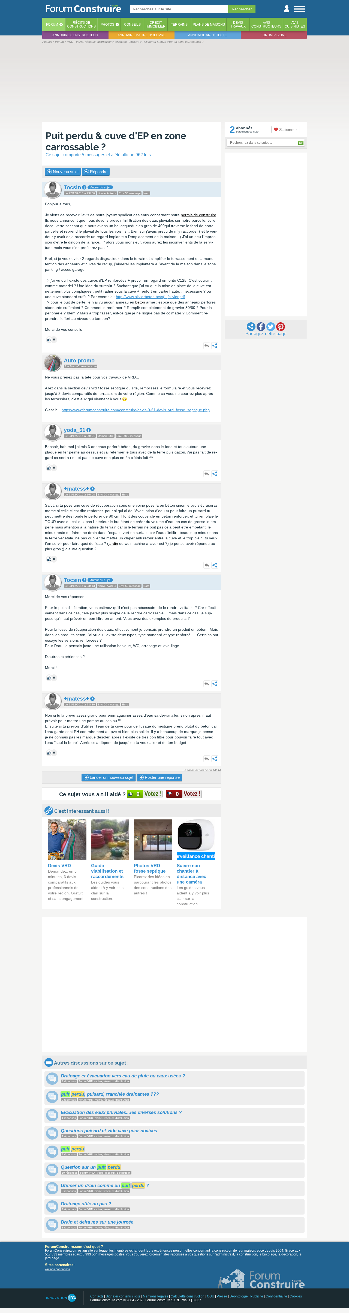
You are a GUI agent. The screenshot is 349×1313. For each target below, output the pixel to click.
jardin (113, 543)
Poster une (162, 777)
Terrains (179, 24)
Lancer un (111, 777)
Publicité (256, 1296)
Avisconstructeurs (266, 24)
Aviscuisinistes (295, 24)
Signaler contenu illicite (123, 1296)
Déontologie (239, 1296)
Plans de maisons (209, 24)
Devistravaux (238, 24)
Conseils (132, 24)
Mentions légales (155, 1296)
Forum (52, 24)
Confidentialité (276, 1296)
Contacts (96, 1296)
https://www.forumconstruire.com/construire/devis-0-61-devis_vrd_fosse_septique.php (136, 410)
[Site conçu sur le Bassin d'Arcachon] (60, 1298)
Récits (81, 24)
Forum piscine (274, 35)
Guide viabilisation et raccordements (107, 871)
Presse (222, 1296)
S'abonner (287, 129)
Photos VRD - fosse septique (150, 868)
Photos (107, 24)
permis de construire (198, 215)
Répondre (98, 171)
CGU (210, 1296)
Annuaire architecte (207, 35)
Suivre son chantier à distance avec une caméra (191, 874)
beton (140, 302)
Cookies (296, 1296)
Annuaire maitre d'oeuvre (142, 35)
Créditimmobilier (156, 24)
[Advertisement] (174, 82)
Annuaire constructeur (75, 35)
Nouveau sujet (65, 171)
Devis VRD (59, 865)
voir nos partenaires (57, 1268)
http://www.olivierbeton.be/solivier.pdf (150, 297)
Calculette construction (187, 1296)
